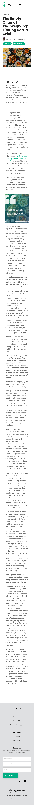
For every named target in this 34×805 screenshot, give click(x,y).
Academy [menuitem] (17, 736)
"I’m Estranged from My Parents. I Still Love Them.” (16, 158)
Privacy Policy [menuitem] (9, 795)
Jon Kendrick (10, 39)
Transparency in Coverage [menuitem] (20, 795)
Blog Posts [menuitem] (17, 740)
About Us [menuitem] (17, 713)
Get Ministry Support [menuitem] (17, 725)
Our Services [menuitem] (17, 717)
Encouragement (18, 44)
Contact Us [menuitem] (17, 721)
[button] (31, 4)
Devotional (7, 44)
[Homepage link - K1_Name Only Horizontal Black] (17, 792)
